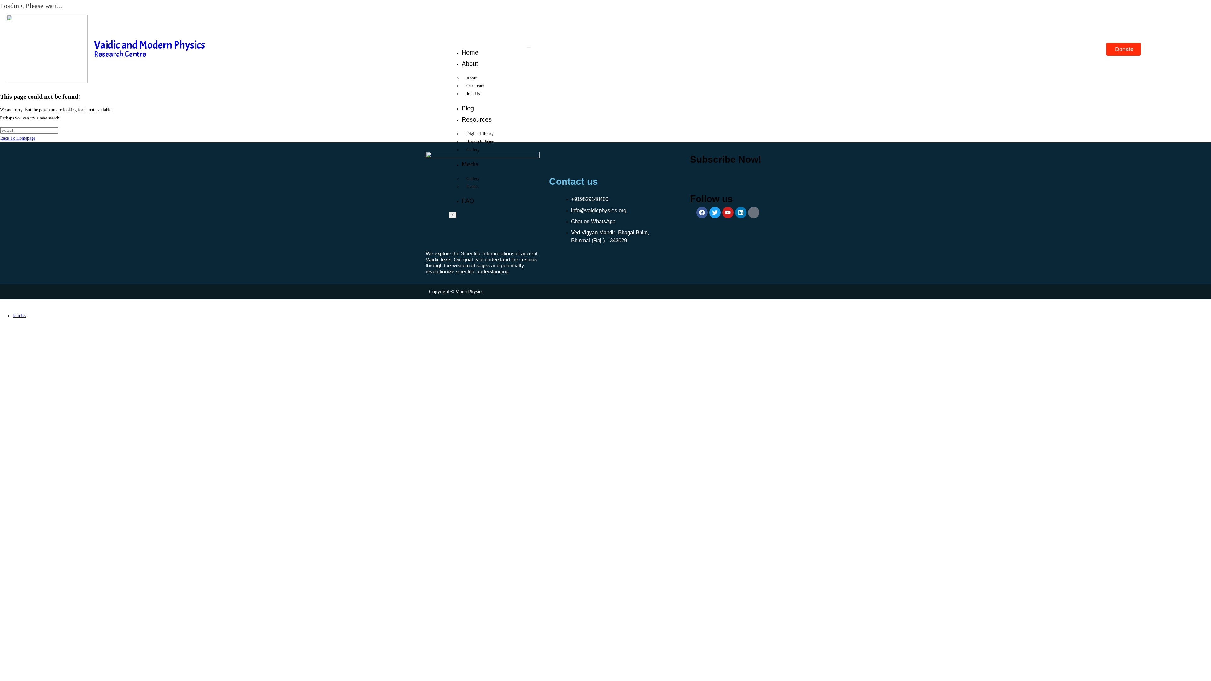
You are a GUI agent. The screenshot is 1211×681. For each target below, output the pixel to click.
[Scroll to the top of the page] (1, 303)
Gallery (473, 150)
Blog (468, 108)
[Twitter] (715, 212)
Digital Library (480, 133)
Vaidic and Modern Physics (149, 45)
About (470, 63)
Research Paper (480, 141)
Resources (477, 119)
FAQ (468, 200)
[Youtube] (728, 212)
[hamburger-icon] (529, 47)
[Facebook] (702, 212)
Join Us (473, 93)
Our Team (475, 86)
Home (470, 52)
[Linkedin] (740, 212)
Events (472, 186)
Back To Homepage (17, 138)
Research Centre (120, 54)
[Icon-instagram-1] (753, 212)
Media (470, 164)
